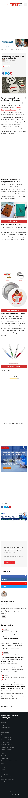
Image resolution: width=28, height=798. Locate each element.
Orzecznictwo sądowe (6, 737)
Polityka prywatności (6, 776)
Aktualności (9, 49)
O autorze (4, 603)
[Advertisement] (14, 23)
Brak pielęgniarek (5, 725)
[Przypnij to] (11, 73)
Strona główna (4, 49)
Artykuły (4, 616)
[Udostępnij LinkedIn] (8, 73)
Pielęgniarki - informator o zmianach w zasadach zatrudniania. (13, 638)
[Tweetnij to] (6, 73)
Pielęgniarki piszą (5, 742)
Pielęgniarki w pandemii (6, 744)
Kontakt (3, 769)
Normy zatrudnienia (5, 730)
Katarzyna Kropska (10, 60)
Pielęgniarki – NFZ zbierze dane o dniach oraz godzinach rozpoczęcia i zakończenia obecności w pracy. (13, 687)
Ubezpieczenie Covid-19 (6, 739)
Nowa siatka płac (5, 732)
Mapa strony (4, 781)
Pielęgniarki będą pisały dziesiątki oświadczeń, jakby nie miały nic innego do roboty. (12, 659)
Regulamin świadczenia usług (7, 779)
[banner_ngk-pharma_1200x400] (14, 516)
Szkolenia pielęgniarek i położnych (9, 760)
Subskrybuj (3, 772)
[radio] (10, 379)
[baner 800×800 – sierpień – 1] (14, 458)
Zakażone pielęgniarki (6, 749)
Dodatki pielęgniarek (6, 727)
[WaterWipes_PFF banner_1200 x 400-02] (14, 44)
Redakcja (3, 767)
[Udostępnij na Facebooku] (3, 73)
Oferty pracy (4, 735)
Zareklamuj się (9, 562)
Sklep (2, 763)
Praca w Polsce (4, 756)
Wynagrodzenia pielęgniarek (7, 747)
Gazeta (2, 753)
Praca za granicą (4, 758)
